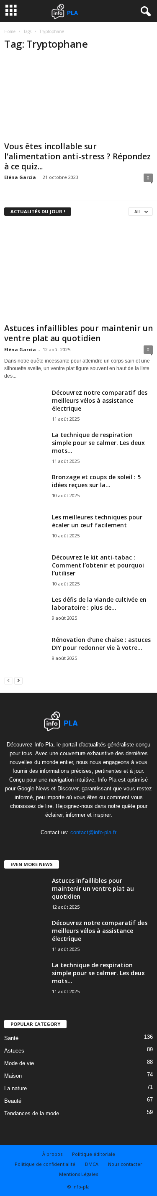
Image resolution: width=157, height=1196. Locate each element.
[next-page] (18, 680)
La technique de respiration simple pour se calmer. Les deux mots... (98, 443)
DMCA (91, 1164)
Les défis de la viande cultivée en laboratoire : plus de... (99, 603)
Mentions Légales (78, 1174)
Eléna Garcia (20, 177)
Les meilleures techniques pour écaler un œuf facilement (97, 521)
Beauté (12, 1101)
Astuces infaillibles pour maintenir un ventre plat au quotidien (78, 333)
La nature (15, 1088)
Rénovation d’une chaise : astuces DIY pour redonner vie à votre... (101, 644)
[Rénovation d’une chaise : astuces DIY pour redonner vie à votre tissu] (25, 658)
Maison (13, 1076)
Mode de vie (19, 1063)
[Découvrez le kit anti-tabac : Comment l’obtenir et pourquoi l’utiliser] (25, 575)
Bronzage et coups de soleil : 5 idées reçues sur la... (96, 481)
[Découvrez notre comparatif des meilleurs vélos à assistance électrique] (25, 414)
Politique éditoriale (93, 1154)
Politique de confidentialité (45, 1164)
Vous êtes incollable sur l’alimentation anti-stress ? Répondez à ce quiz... (77, 156)
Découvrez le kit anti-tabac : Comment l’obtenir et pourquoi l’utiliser (98, 565)
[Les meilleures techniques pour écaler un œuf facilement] (25, 530)
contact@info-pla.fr (93, 832)
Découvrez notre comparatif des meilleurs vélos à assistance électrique (99, 400)
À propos (52, 1154)
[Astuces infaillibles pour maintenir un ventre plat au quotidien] (78, 272)
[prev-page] (8, 680)
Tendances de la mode (31, 1113)
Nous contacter (125, 1164)
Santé (11, 1038)
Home (9, 31)
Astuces (14, 1051)
